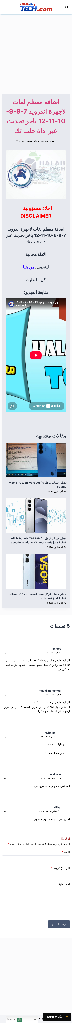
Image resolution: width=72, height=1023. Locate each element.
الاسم (66, 851)
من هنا (28, 266)
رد (5, 653)
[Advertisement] (36, 50)
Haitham (50, 732)
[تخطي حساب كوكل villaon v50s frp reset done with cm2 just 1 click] (36, 571)
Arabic (12, 1019)
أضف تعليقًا (63, 884)
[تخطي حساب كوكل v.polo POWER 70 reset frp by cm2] (36, 460)
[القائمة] (5, 7)
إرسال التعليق (59, 924)
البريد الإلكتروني (60, 868)
